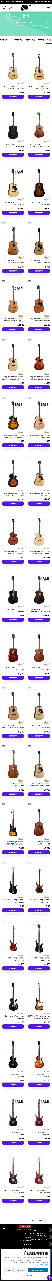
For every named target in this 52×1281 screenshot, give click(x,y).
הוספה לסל (39, 97)
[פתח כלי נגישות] (49, 1277)
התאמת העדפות (26, 1276)
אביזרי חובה (30, 40)
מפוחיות (41, 40)
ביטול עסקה (25, 1226)
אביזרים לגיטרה (17, 40)
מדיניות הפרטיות (42, 1265)
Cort (49, 40)
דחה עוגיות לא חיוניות (15, 1270)
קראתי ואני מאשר (38, 1270)
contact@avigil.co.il (39, 1239)
